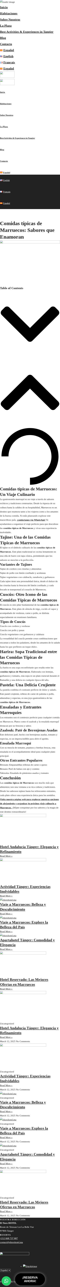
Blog (3, 37)
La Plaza (6, 25)
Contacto (6, 44)
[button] (30, 324)
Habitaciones (8, 13)
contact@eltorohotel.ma (11, 1242)
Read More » (6, 856)
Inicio (4, 7)
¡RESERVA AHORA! (30, 1279)
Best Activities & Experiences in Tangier (26, 31)
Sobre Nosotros (10, 19)
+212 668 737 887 (9, 1238)
